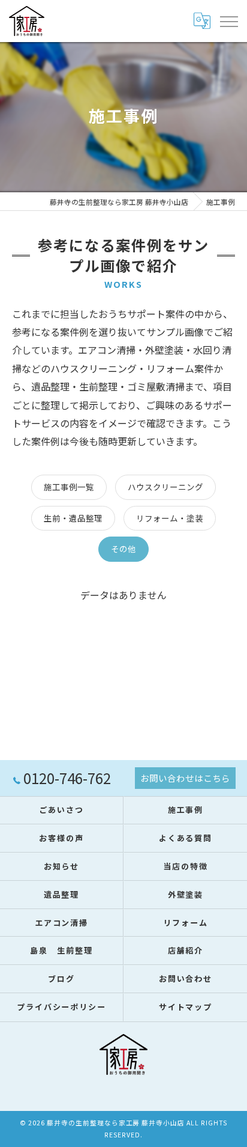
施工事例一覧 (69, 487)
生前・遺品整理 (73, 518)
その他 (123, 549)
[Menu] (228, 21)
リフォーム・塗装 (169, 518)
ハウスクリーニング (165, 487)
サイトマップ (186, 1006)
